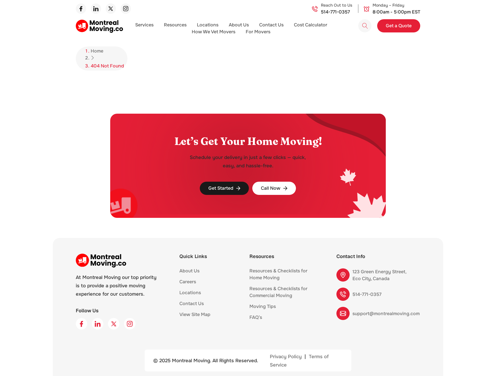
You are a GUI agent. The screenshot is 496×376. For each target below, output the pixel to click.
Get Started (220, 188)
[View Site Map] (213, 316)
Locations (207, 25)
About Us (239, 25)
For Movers (258, 32)
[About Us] (203, 272)
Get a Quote (399, 26)
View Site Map (194, 314)
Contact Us (271, 25)
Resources (175, 25)
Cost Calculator (310, 25)
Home (97, 51)
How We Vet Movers (213, 32)
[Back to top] (483, 362)
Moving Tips (262, 306)
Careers (187, 282)
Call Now (270, 188)
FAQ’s (255, 317)
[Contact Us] (207, 305)
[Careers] (199, 283)
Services (144, 25)
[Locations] (204, 294)
